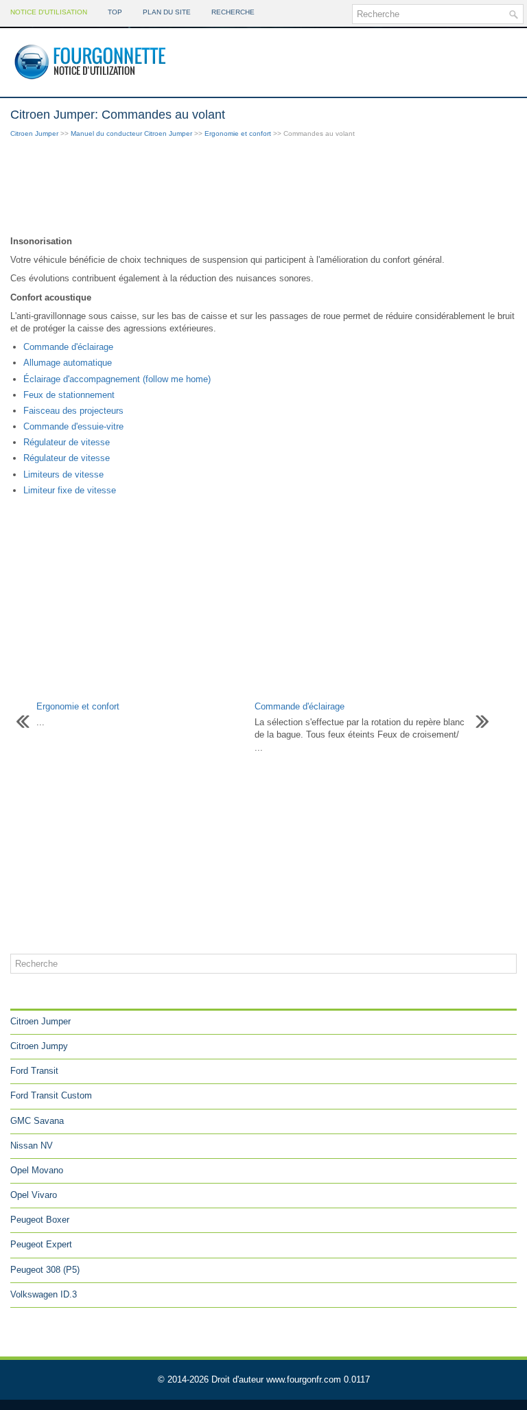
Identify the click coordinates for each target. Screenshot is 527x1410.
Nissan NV (31, 1145)
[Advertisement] (263, 188)
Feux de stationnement (69, 395)
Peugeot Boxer (39, 1219)
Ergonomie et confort (237, 133)
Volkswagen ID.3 (43, 1294)
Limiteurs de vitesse (63, 474)
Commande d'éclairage (68, 347)
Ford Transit (34, 1071)
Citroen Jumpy (39, 1046)
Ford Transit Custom (51, 1095)
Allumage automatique (67, 362)
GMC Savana (37, 1121)
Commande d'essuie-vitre (73, 426)
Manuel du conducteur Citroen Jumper (131, 133)
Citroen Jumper (34, 133)
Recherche (233, 12)
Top (115, 12)
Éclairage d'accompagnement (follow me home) (117, 379)
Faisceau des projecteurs (73, 411)
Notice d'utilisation (48, 12)
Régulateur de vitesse (66, 442)
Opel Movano (36, 1170)
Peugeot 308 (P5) (45, 1270)
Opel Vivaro (33, 1195)
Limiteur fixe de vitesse (69, 490)
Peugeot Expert (41, 1244)
